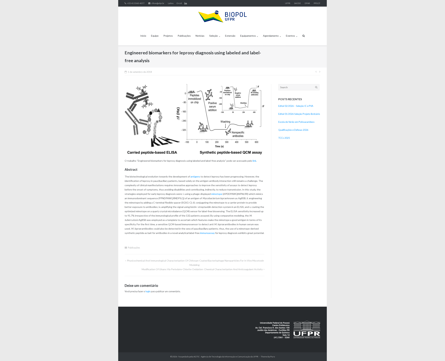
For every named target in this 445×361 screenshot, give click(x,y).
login (147, 291)
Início (143, 35)
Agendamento (271, 35)
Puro (272, 356)
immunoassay (207, 232)
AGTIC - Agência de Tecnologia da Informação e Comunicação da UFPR (225, 356)
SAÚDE (297, 3)
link (254, 160)
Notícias (200, 35)
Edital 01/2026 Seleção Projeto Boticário (299, 114)
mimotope (216, 193)
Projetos (168, 35)
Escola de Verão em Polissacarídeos (296, 122)
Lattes (171, 3)
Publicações (184, 35)
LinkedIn (185, 3)
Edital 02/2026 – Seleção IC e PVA (295, 106)
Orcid (179, 3)
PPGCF (317, 3)
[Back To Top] (436, 353)
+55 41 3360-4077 (135, 3)
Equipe (155, 35)
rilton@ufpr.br (157, 3)
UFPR (287, 3)
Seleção (213, 35)
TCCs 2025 (284, 137)
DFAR (307, 3)
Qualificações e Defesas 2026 (293, 129)
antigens (195, 176)
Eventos (290, 35)
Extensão (230, 35)
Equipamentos (248, 35)
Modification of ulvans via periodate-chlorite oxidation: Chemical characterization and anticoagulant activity (202, 269)
